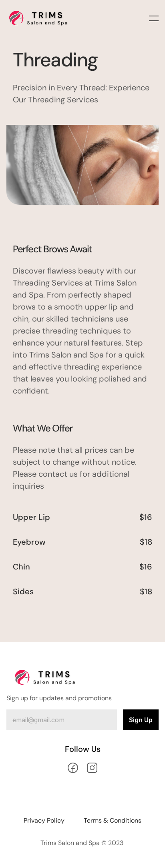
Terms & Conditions (112, 820)
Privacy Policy (44, 820)
